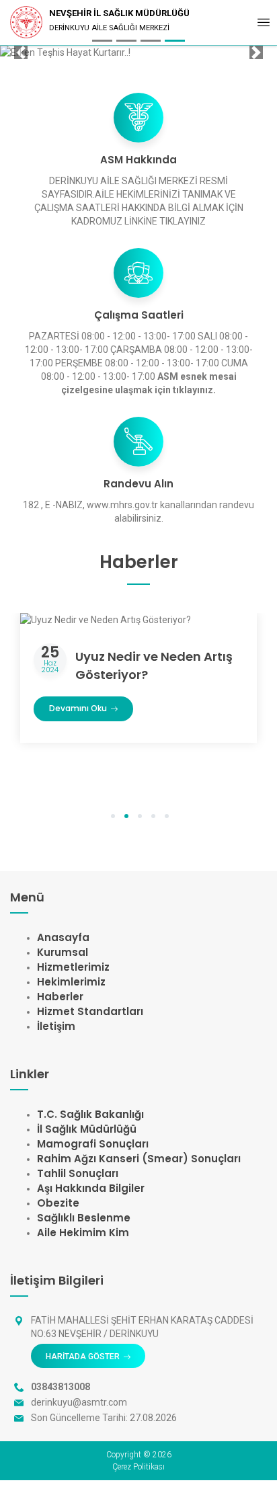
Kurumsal (62, 952)
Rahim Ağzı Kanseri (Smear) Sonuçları (139, 1159)
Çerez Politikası (138, 1466)
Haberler (60, 997)
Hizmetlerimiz (73, 967)
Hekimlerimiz (71, 982)
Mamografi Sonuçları (93, 1144)
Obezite (58, 1203)
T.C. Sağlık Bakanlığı (90, 1114)
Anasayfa (63, 937)
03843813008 (60, 1386)
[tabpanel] (138, 688)
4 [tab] (153, 816)
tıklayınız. (194, 390)
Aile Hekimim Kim (83, 1232)
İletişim (56, 1026)
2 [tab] (126, 816)
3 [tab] (140, 816)
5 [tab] (167, 816)
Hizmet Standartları (90, 1011)
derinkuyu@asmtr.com (79, 1402)
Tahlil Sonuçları (77, 1173)
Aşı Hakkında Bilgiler (91, 1188)
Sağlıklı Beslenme (83, 1218)
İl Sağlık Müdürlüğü (86, 1129)
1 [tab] (113, 816)
